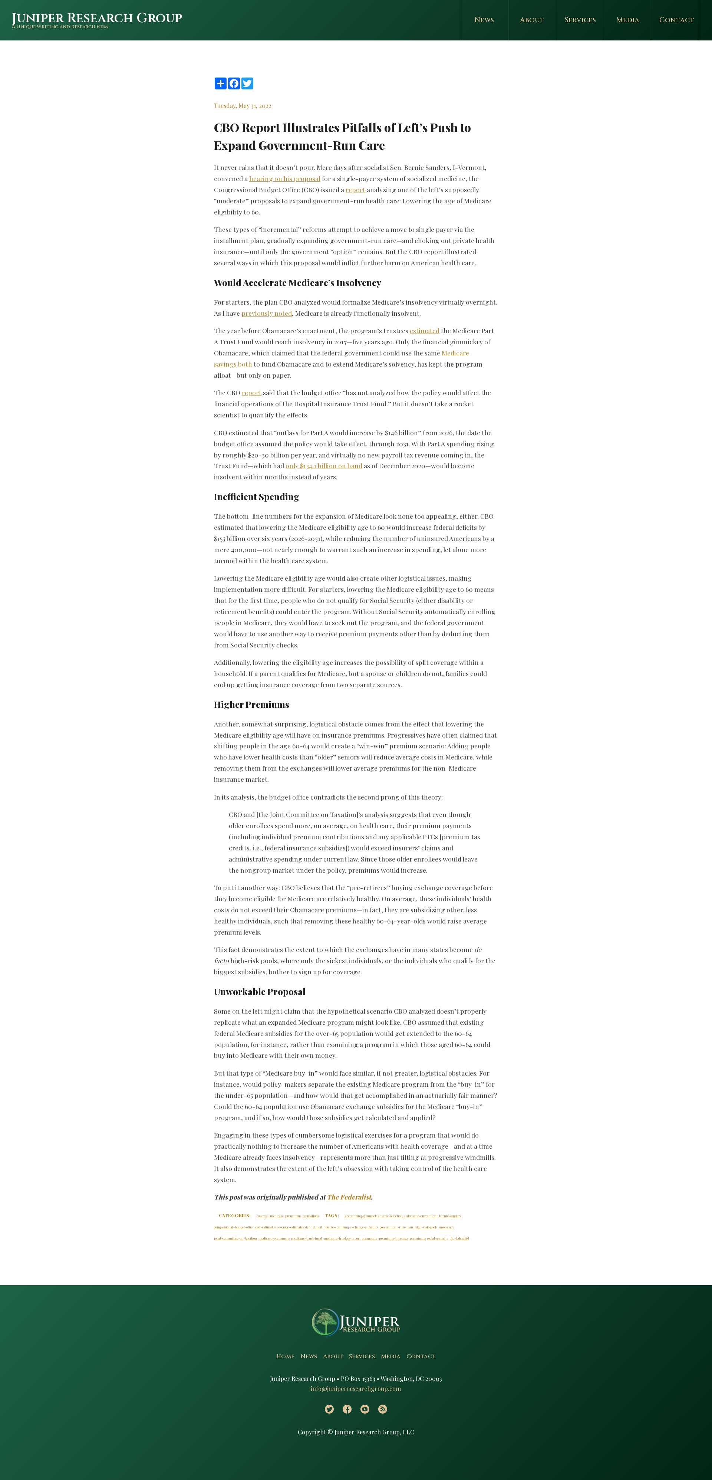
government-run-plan (396, 1227)
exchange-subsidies (364, 1227)
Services (580, 20)
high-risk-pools (426, 1227)
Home (285, 1356)
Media (627, 20)
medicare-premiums (274, 1238)
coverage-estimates (290, 1227)
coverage (262, 1216)
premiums (293, 1216)
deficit (317, 1227)
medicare (277, 1216)
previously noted (266, 313)
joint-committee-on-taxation (235, 1238)
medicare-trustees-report (342, 1238)
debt (308, 1227)
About (532, 20)
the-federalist (459, 1238)
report (355, 189)
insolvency (446, 1227)
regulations (311, 1216)
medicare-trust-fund (306, 1238)
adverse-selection (390, 1216)
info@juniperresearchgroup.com (356, 1388)
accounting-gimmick (361, 1216)
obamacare (370, 1238)
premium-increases (393, 1238)
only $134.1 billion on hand (324, 465)
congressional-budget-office (234, 1227)
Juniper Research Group (97, 18)
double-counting (336, 1227)
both (245, 364)
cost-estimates (266, 1227)
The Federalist (349, 1196)
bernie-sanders (450, 1216)
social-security (437, 1238)
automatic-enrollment (421, 1216)
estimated (424, 330)
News (484, 20)
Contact (676, 20)
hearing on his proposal (284, 178)
